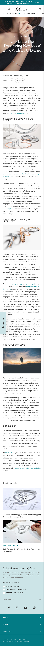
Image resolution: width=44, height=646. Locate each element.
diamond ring (8, 174)
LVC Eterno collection (18, 113)
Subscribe (36, 587)
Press (19, 639)
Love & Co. (9, 453)
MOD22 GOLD (29, 14)
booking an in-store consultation (28, 468)
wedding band (9, 209)
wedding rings (32, 284)
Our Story (6, 639)
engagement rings (15, 284)
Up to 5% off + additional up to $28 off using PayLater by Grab (18, 2)
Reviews (13, 639)
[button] (3, 323)
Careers (25, 639)
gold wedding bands (24, 169)
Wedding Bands (10, 14)
